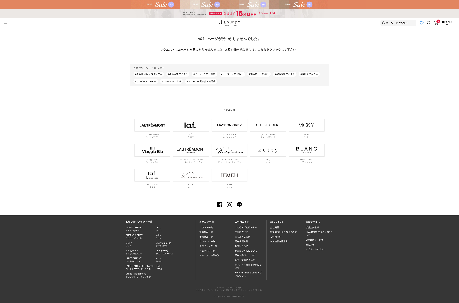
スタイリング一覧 (208, 245)
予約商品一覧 (206, 236)
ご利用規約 (275, 236)
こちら (261, 49)
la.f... (159, 229)
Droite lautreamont (138, 275)
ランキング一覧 (207, 241)
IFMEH (159, 267)
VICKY (130, 244)
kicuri (159, 260)
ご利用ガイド (241, 231)
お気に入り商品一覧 (209, 255)
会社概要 (274, 227)
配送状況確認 (241, 241)
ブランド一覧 (206, 227)
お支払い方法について (246, 250)
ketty (159, 236)
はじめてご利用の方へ (246, 227)
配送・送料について (245, 255)
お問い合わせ (241, 245)
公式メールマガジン (316, 249)
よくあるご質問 (242, 236)
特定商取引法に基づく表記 (283, 231)
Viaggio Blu (134, 252)
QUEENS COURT (134, 236)
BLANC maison (163, 244)
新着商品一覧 (206, 231)
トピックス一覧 (207, 250)
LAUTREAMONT (133, 260)
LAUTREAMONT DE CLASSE (140, 267)
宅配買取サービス (314, 239)
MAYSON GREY (133, 229)
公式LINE (310, 244)
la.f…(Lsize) (164, 252)
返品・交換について (245, 259)
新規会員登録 (312, 227)
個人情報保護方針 (279, 241)
